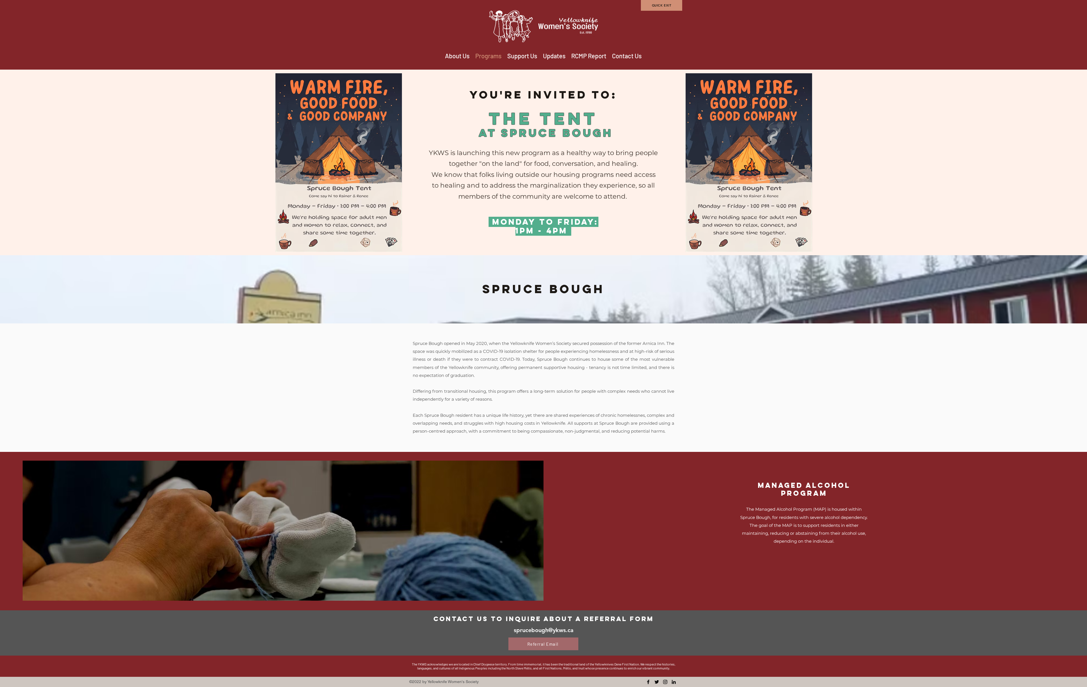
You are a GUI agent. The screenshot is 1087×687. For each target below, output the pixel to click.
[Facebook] (648, 682)
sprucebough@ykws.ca (544, 630)
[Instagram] (665, 682)
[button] (522, 56)
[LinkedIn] (674, 682)
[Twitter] (657, 682)
